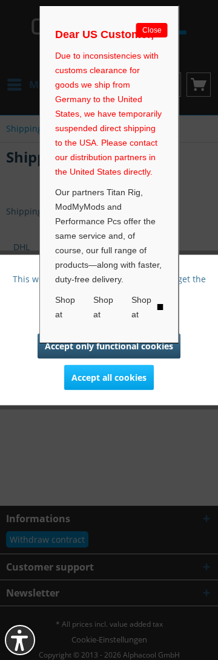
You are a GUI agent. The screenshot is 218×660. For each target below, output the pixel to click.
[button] (20, 640)
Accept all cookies (109, 377)
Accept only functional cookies (109, 346)
